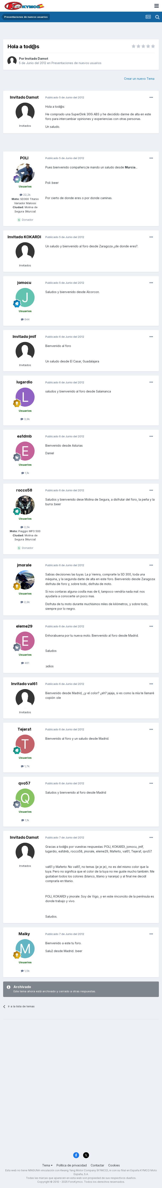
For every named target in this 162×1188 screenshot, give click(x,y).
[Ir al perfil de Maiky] (25, 948)
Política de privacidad (72, 1165)
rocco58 (24, 490)
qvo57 (24, 783)
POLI (24, 158)
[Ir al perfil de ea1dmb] (25, 451)
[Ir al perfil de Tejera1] (25, 744)
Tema (46, 1165)
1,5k (27, 970)
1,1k (26, 473)
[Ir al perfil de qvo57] (25, 798)
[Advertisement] (81, 31)
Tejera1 (24, 729)
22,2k (26, 194)
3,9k (26, 419)
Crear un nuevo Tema (139, 78)
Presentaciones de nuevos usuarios (76, 63)
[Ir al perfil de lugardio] (25, 397)
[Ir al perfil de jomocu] (25, 297)
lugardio (24, 382)
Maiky (24, 934)
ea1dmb (24, 436)
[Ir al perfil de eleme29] (25, 641)
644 (27, 319)
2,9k (26, 602)
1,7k (27, 766)
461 (26, 663)
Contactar (97, 1165)
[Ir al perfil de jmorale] (25, 579)
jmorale (24, 565)
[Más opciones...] (151, 97)
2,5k (26, 527)
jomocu (24, 282)
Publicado (64, 97)
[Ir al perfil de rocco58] (25, 505)
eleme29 (24, 626)
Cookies (114, 1165)
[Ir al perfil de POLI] (25, 172)
